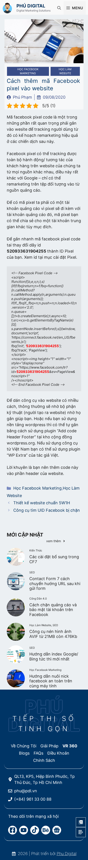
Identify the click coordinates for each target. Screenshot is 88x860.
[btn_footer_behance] (45, 830)
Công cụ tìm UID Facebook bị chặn (46, 510)
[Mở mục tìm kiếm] (59, 8)
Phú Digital (30, 6)
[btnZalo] (81, 822)
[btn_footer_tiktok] (34, 830)
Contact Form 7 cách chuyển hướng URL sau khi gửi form (54, 583)
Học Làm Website (65, 71)
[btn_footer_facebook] (12, 830)
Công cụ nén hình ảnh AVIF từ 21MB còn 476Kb (53, 634)
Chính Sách (44, 760)
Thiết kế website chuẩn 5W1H (41, 502)
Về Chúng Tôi (23, 746)
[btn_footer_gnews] (56, 830)
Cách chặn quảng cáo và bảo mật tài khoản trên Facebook (53, 609)
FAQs (38, 753)
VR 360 (70, 746)
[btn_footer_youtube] (23, 830)
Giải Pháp (49, 746)
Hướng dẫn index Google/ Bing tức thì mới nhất (53, 656)
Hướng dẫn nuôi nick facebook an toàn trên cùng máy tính (50, 681)
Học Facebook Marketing (28, 71)
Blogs (24, 753)
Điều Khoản (58, 753)
